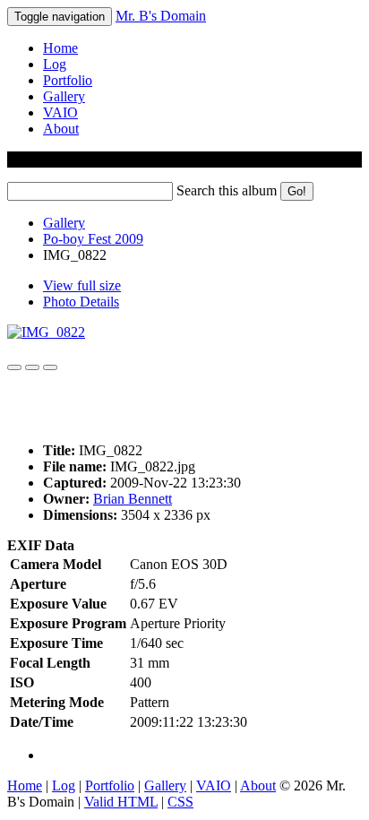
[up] (32, 367)
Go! (296, 191)
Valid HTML (121, 801)
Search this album (226, 190)
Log (54, 64)
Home (60, 48)
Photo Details (81, 301)
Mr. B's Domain (161, 15)
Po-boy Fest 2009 (93, 238)
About (61, 128)
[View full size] (46, 332)
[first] (14, 367)
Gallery (64, 96)
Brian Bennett (132, 498)
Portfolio (67, 80)
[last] (50, 367)
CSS (180, 801)
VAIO (60, 112)
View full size (82, 285)
